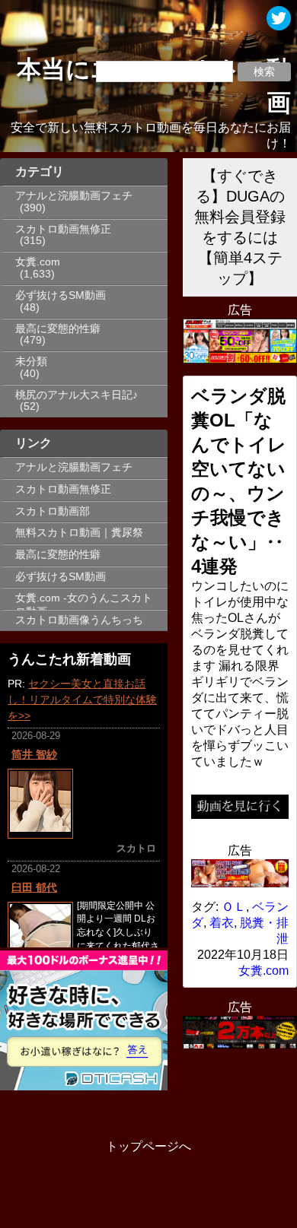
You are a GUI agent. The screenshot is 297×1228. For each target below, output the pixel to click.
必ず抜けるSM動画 (60, 295)
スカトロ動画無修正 (63, 229)
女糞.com (37, 262)
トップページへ (148, 1146)
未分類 (31, 361)
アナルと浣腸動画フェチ (74, 195)
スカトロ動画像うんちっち (79, 620)
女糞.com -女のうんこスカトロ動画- (83, 600)
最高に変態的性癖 (58, 329)
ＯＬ (234, 906)
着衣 (221, 922)
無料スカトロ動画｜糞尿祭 (79, 532)
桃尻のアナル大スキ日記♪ (76, 395)
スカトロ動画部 (52, 511)
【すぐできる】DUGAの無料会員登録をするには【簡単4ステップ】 (240, 227)
